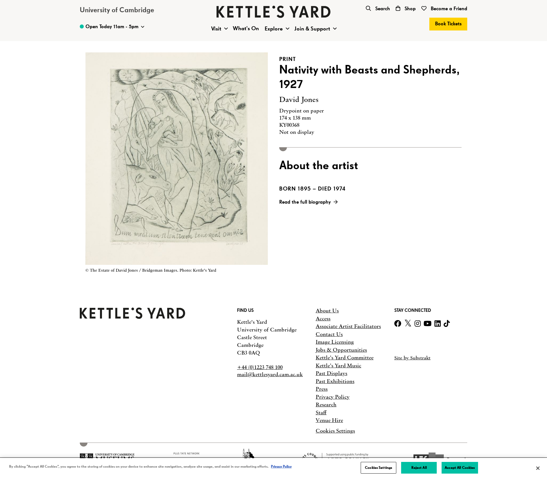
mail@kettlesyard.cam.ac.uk (270, 374)
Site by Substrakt (412, 358)
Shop (409, 8)
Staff (321, 413)
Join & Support (312, 29)
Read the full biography (305, 202)
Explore (274, 29)
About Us (327, 311)
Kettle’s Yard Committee (344, 358)
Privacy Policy (333, 397)
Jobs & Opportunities (341, 350)
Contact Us (329, 334)
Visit (216, 29)
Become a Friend (448, 8)
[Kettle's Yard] (132, 317)
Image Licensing (335, 342)
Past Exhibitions (335, 381)
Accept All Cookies (460, 468)
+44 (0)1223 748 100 (260, 367)
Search (382, 8)
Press (322, 389)
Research (326, 405)
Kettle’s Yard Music (338, 366)
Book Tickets (448, 23)
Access (323, 319)
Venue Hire (329, 420)
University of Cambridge (117, 10)
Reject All (419, 468)
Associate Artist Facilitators (348, 326)
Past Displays (331, 373)
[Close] (538, 468)
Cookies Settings (335, 431)
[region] (273, 468)
